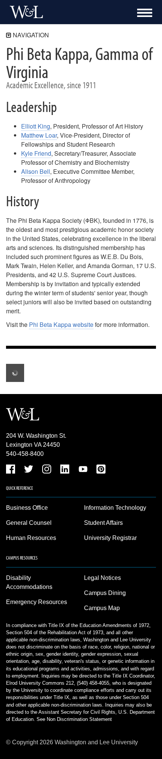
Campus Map (102, 608)
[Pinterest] (100, 470)
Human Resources (31, 538)
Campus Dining (105, 593)
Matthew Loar (39, 135)
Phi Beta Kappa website (61, 324)
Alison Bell (35, 171)
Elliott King (35, 126)
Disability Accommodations (29, 582)
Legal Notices (102, 578)
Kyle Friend (36, 153)
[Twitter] (28, 470)
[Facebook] (10, 470)
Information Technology (115, 507)
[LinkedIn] (64, 470)
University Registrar (110, 538)
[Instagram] (46, 470)
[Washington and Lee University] (24, 12)
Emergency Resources (36, 602)
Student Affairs (103, 523)
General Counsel (29, 523)
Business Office (27, 507)
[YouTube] (82, 470)
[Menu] (144, 12)
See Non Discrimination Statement (74, 719)
